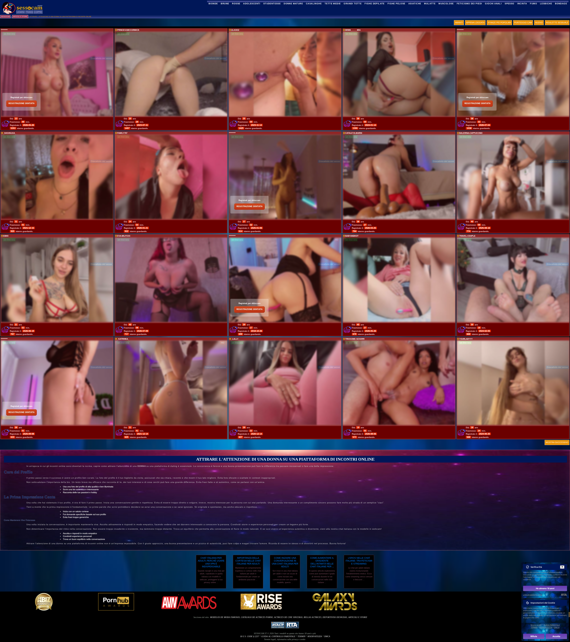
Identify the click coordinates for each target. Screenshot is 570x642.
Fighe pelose (396, 3)
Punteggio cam (523, 22)
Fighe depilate (375, 3)
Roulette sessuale (557, 22)
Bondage (561, 3)
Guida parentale (552, 625)
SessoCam (5, 16)
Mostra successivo (557, 442)
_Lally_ (235, 339)
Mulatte (430, 3)
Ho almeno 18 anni (545, 588)
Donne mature (293, 3)
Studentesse (272, 3)
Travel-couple (467, 236)
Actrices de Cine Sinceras (288, 617)
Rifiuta (534, 636)
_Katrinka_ (123, 339)
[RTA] (564, 594)
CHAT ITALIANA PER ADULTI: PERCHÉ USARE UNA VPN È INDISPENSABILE (211, 562)
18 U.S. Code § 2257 (249, 636)
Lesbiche (546, 3)
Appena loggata (475, 22)
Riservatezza (315, 636)
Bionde (213, 3)
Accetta (556, 636)
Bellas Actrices (312, 617)
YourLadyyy (466, 339)
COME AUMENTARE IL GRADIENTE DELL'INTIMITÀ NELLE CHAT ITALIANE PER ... (322, 562)
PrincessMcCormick (128, 30)
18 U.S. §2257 (536, 625)
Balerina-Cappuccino (470, 133)
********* (4, 30)
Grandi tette (353, 3)
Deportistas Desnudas (335, 617)
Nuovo (539, 22)
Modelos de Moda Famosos (225, 617)
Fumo (533, 3)
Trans (29, 12)
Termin (301, 636)
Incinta (522, 3)
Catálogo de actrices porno (257, 617)
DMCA (327, 636)
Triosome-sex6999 (354, 339)
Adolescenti (251, 3)
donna (141, 466)
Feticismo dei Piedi (469, 3)
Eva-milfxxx (123, 236)
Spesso (509, 3)
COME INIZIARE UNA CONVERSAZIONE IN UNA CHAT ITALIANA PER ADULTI (285, 562)
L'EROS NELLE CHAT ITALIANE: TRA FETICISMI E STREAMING (359, 561)
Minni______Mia (353, 30)
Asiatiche (414, 3)
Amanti (459, 22)
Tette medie (333, 3)
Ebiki (5, 236)
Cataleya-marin (353, 133)
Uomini (20, 12)
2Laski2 (235, 30)
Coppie (38, 12)
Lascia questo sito (532, 595)
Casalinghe (314, 3)
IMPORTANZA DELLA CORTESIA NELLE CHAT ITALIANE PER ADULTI (248, 561)
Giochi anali (493, 3)
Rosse (236, 3)
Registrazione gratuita (21, 103)
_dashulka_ (9, 133)
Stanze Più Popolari (499, 22)
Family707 (122, 133)
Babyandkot (351, 236)
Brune (225, 3)
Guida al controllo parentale (278, 636)
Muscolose (446, 3)
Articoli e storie (357, 617)
